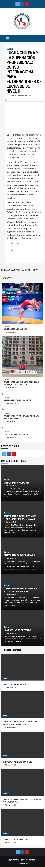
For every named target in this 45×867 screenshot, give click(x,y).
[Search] (41, 38)
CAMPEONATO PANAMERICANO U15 (18, 400)
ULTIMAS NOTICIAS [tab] (10, 270)
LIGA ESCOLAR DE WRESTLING (16, 434)
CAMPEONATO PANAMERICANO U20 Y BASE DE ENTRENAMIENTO (20, 590)
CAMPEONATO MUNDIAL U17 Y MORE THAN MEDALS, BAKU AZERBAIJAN (21, 383)
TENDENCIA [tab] (6, 277)
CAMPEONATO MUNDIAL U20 (15, 329)
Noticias (9, 49)
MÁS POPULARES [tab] (30, 270)
